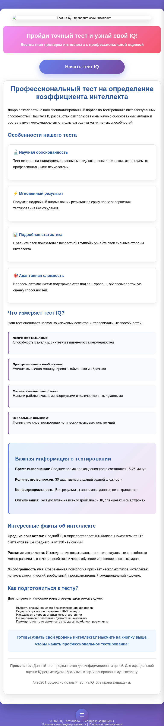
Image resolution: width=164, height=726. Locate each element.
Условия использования (105, 724)
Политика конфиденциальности (64, 724)
